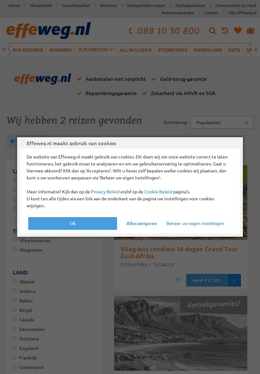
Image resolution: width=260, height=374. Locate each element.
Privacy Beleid (105, 191)
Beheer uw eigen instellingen (195, 223)
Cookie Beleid (158, 191)
